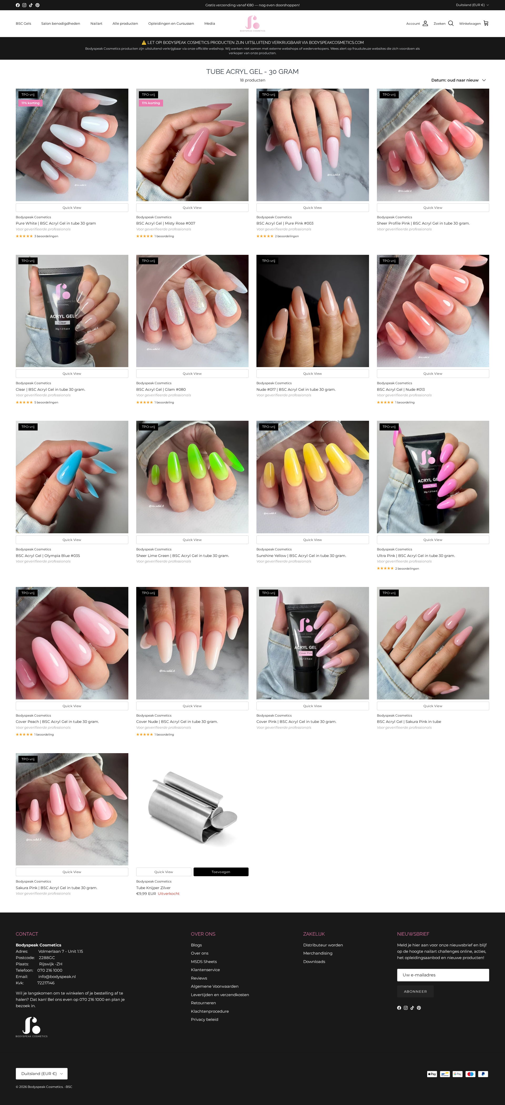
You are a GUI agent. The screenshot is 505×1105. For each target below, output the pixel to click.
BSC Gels (23, 23)
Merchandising (317, 953)
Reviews (199, 978)
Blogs (196, 944)
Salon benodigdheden (60, 23)
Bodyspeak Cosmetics (45, 1087)
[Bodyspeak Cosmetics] (252, 24)
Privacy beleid (204, 1019)
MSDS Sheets (204, 961)
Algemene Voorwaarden (215, 986)
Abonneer (415, 991)
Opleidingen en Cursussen (171, 23)
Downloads (314, 961)
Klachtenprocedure (210, 1011)
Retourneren (203, 1002)
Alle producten (125, 23)
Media (209, 23)
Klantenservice (205, 969)
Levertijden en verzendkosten (220, 994)
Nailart (96, 23)
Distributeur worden (323, 944)
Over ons (199, 953)
